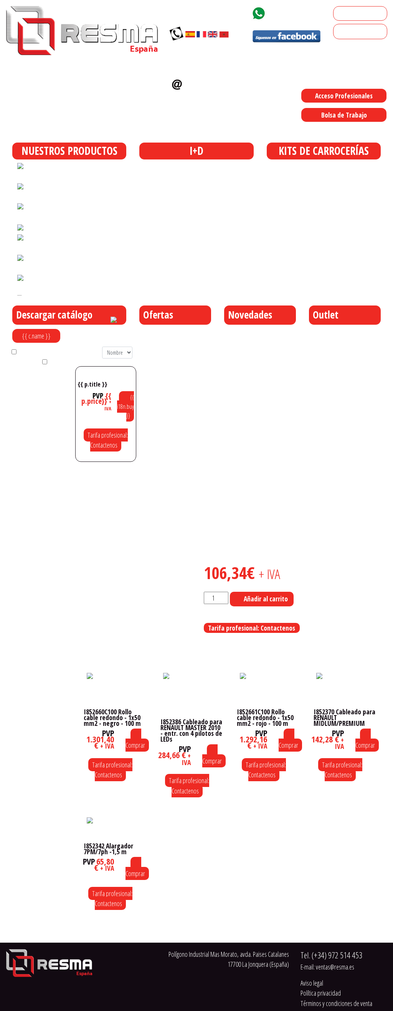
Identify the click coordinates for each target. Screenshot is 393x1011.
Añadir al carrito (266, 598)
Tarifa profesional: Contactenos (108, 440)
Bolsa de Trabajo (344, 115)
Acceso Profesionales (344, 95)
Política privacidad (321, 993)
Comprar (135, 745)
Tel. (331, 955)
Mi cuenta (347, 13)
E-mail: (327, 966)
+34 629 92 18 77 (296, 12)
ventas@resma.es (197, 98)
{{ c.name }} (36, 335)
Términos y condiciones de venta (336, 1003)
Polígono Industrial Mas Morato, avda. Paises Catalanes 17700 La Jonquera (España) (261, 130)
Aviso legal (312, 983)
